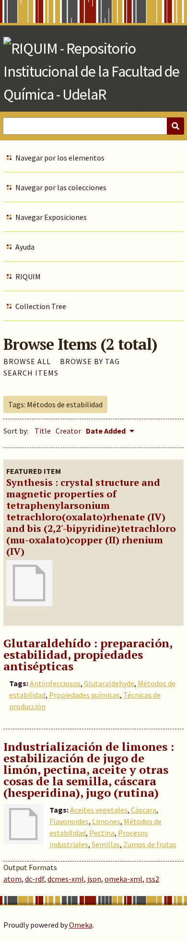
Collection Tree (40, 306)
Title (43, 431)
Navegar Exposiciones (51, 217)
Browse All (27, 361)
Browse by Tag (90, 361)
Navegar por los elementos (60, 157)
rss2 (152, 879)
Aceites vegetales (99, 810)
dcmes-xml (65, 879)
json (94, 879)
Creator (68, 431)
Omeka (81, 925)
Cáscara (143, 810)
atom (12, 879)
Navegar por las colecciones (60, 187)
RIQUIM (28, 276)
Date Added (106, 431)
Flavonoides (69, 821)
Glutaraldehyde (109, 683)
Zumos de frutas (149, 844)
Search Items (30, 373)
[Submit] (175, 126)
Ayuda (25, 247)
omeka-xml (123, 879)
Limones (106, 821)
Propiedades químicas (84, 695)
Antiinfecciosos (55, 683)
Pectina (102, 833)
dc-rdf (34, 879)
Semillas (106, 844)
